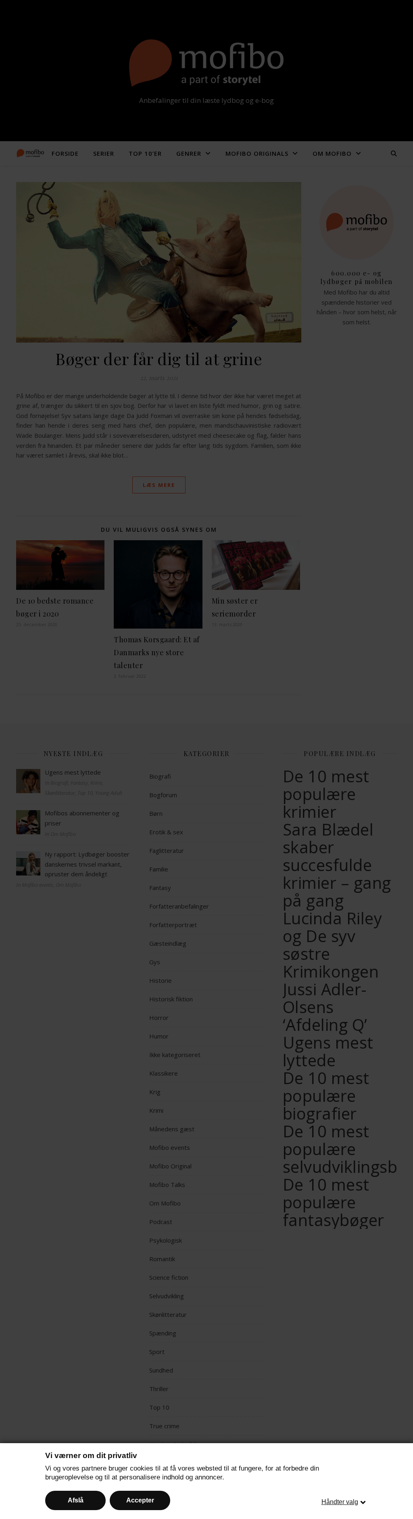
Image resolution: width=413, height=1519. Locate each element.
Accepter (140, 1500)
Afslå (75, 1500)
